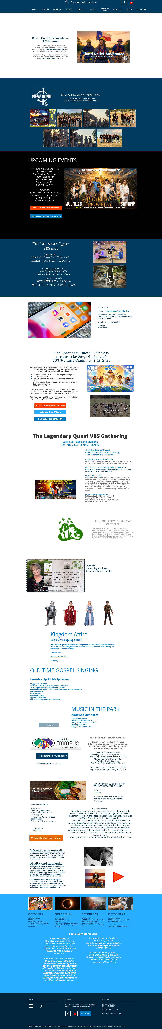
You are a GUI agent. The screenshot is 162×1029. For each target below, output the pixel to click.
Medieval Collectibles (59, 656)
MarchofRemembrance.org (48, 880)
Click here (98, 792)
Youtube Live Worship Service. (117, 311)
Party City (54, 660)
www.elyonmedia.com (119, 1026)
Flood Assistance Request (55, 49)
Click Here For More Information (48, 763)
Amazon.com (56, 652)
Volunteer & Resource (51, 59)
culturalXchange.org (37, 881)
